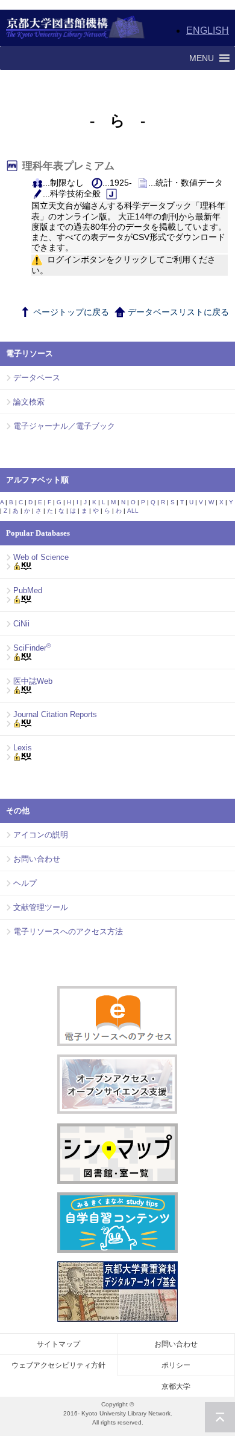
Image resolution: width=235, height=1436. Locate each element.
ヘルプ (25, 883)
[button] (201, 58)
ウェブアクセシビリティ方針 (58, 1365)
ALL (133, 510)
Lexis (22, 747)
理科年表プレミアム (70, 166)
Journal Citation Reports (55, 714)
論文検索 (29, 401)
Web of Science (41, 557)
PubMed (27, 590)
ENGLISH (207, 30)
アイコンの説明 (40, 834)
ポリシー (175, 1365)
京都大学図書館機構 (75, 28)
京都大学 (175, 1386)
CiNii (21, 623)
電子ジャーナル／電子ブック (64, 425)
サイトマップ (58, 1344)
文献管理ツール (40, 907)
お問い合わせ (36, 858)
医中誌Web (32, 681)
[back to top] (220, 1417)
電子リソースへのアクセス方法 (68, 931)
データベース (36, 377)
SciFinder (32, 647)
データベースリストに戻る (177, 312)
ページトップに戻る (70, 312)
